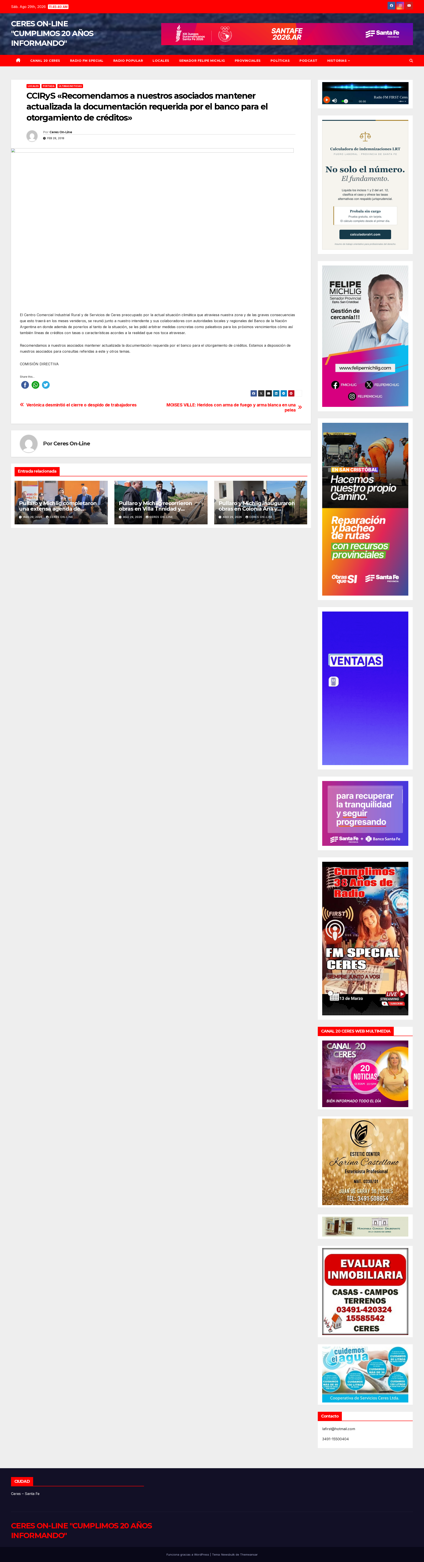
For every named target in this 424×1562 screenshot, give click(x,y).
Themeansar (249, 1554)
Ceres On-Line (60, 132)
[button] (411, 60)
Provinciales (248, 61)
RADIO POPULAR (128, 61)
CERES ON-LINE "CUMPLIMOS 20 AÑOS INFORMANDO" (52, 33)
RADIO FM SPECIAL (87, 61)
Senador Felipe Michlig (202, 61)
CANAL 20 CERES (45, 61)
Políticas (280, 61)
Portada (49, 86)
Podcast (308, 61)
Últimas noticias (70, 86)
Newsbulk (228, 1554)
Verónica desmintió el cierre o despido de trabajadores (81, 405)
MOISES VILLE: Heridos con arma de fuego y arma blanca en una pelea (231, 407)
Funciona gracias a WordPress (188, 1554)
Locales (161, 61)
